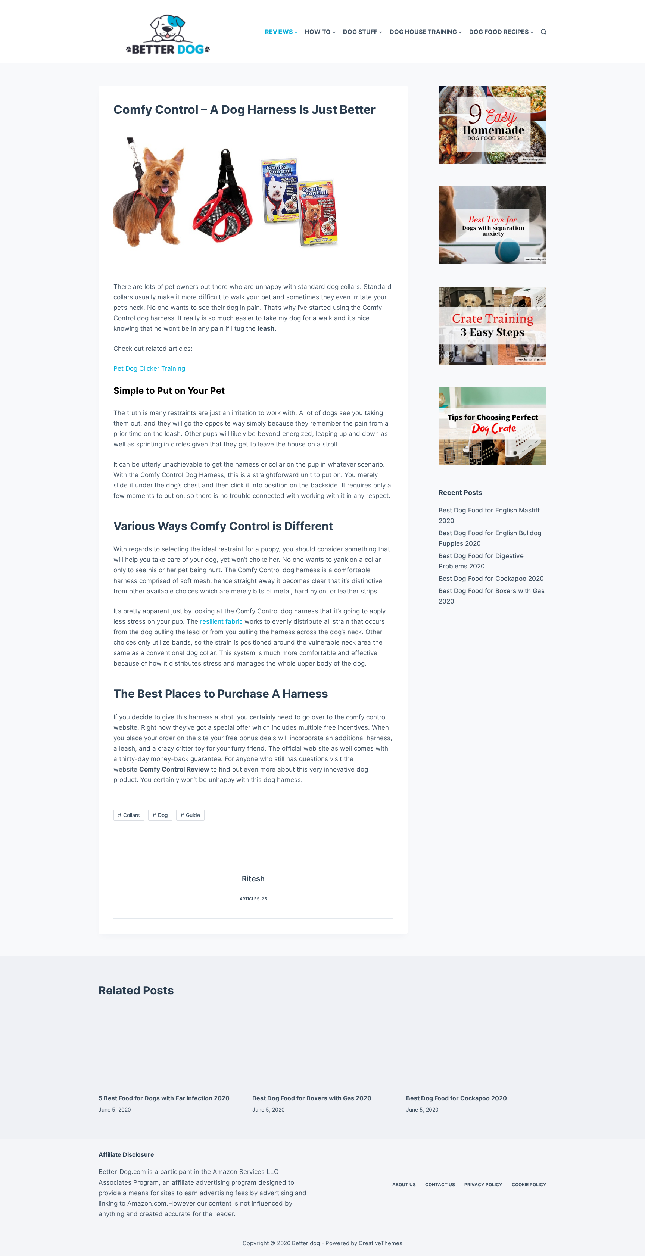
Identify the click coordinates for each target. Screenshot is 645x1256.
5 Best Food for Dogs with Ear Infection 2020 (164, 1098)
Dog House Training (423, 31)
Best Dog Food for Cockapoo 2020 (491, 578)
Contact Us (440, 1184)
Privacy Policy (483, 1184)
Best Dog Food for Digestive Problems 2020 (481, 561)
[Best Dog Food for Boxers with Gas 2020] (322, 1045)
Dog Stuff (360, 31)
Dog (163, 815)
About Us (404, 1184)
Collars (131, 815)
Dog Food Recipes (499, 31)
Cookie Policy (529, 1184)
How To (318, 31)
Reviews (279, 31)
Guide (193, 815)
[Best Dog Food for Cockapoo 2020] (476, 1045)
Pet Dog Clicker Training (149, 368)
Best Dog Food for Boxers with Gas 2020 (492, 596)
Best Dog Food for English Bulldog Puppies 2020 (490, 538)
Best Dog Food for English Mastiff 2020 (489, 515)
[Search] (543, 32)
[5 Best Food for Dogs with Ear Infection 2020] (169, 1045)
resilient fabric (221, 621)
